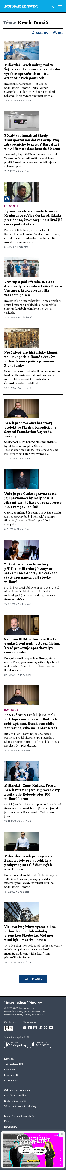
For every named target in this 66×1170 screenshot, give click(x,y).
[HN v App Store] (40, 1044)
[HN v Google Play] (16, 1044)
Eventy (8, 1121)
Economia (9, 1070)
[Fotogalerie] (7, 199)
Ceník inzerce (11, 1080)
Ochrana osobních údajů (17, 1090)
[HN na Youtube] (51, 1027)
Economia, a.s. (26, 1008)
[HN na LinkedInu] (40, 1027)
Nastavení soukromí (15, 1101)
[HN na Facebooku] (30, 1027)
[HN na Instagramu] (35, 1027)
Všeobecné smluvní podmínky (20, 1106)
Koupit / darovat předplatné (19, 1116)
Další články (33, 978)
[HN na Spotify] (45, 1027)
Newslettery (10, 1127)
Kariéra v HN (11, 1075)
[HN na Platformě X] (24, 1027)
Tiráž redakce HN (13, 1064)
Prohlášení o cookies (15, 1095)
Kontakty (9, 1059)
